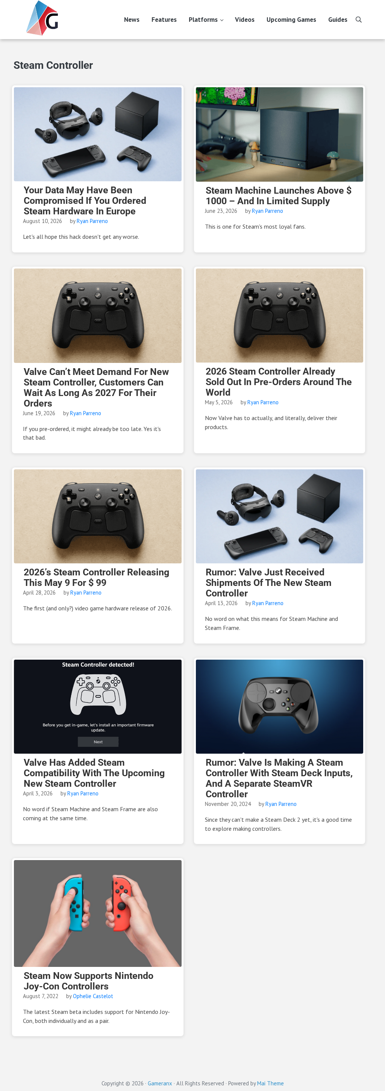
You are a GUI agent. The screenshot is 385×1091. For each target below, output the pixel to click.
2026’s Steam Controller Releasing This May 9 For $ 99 (96, 577)
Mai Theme (270, 1083)
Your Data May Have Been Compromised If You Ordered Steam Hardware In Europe (85, 201)
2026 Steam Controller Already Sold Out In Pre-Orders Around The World (279, 382)
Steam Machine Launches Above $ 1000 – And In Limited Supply (279, 195)
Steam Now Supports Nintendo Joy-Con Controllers (88, 981)
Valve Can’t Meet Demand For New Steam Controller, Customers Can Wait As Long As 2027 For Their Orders (96, 388)
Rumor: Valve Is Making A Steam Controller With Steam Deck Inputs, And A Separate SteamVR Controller (279, 778)
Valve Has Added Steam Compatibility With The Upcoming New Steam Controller (94, 773)
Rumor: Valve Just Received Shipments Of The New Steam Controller (269, 583)
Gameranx (160, 1083)
